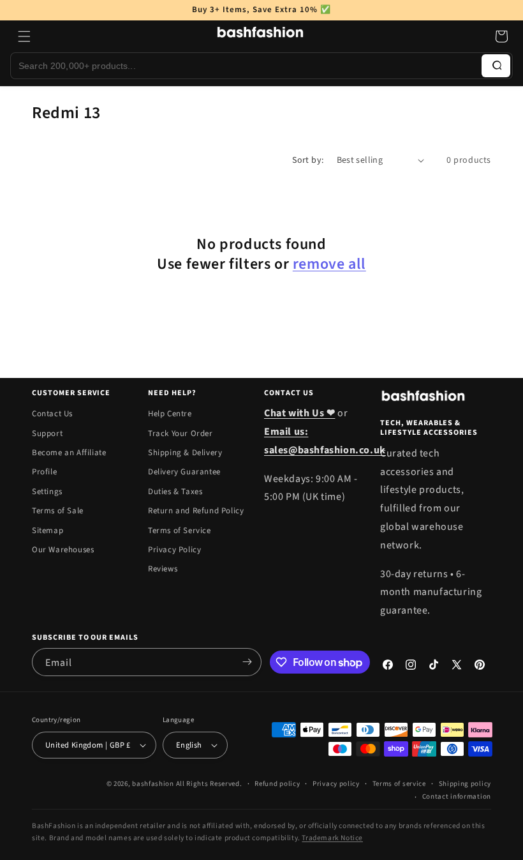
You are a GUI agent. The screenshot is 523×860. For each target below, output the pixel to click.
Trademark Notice (332, 838)
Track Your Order (180, 433)
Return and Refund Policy (196, 511)
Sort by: (307, 160)
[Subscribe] (247, 662)
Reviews (162, 569)
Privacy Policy (174, 549)
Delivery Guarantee (184, 472)
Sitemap (47, 530)
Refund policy (277, 783)
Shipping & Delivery (185, 452)
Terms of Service (179, 530)
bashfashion (153, 783)
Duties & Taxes (175, 491)
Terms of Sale (58, 511)
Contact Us (52, 413)
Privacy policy (336, 783)
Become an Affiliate (69, 452)
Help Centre (170, 413)
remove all (329, 264)
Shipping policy (465, 783)
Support (47, 433)
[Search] (496, 65)
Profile (44, 472)
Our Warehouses (63, 549)
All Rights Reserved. (209, 783)
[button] (24, 36)
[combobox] (246, 66)
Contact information (456, 796)
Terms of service (399, 783)
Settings (47, 491)
